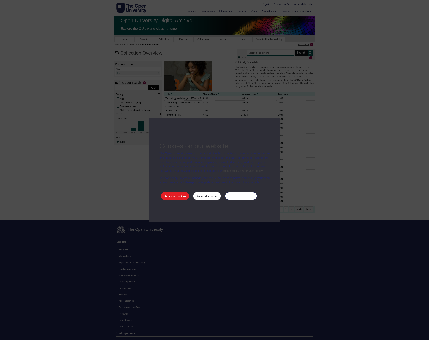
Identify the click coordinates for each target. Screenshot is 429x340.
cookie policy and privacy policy (243, 170)
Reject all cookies (207, 196)
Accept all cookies (175, 196)
